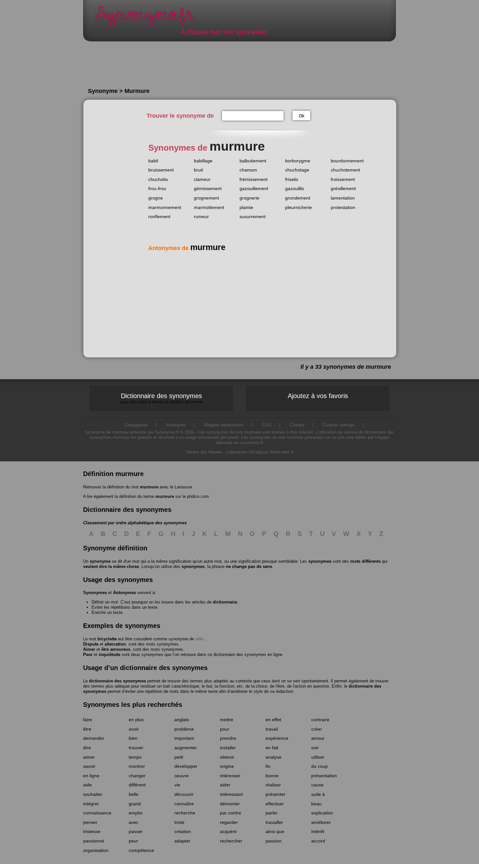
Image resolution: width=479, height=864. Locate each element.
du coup (319, 766)
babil (153, 160)
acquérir (228, 831)
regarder (229, 822)
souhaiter (92, 794)
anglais (181, 719)
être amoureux (115, 649)
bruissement (161, 169)
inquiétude (109, 654)
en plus (136, 719)
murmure (149, 486)
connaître (184, 803)
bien (133, 738)
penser (90, 822)
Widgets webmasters (223, 425)
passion (274, 840)
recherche (184, 812)
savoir (89, 766)
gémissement (208, 188)
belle (133, 794)
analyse (274, 757)
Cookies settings (339, 425)
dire (87, 747)
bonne (272, 775)
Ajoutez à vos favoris (318, 395)
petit (178, 757)
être (87, 729)
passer (136, 831)
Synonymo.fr (149, 18)
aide (87, 784)
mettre (226, 719)
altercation (115, 644)
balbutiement (253, 160)
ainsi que (275, 831)
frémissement (254, 179)
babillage (203, 160)
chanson (248, 169)
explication (322, 812)
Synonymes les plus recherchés (132, 704)
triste (179, 822)
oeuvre (181, 775)
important (184, 738)
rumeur (201, 216)
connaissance (97, 812)
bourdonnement (347, 160)
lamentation (343, 198)
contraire (320, 719)
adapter (182, 840)
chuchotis (158, 179)
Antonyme (175, 425)
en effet (273, 719)
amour (318, 738)
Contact (297, 425)
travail (272, 729)
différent (137, 784)
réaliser (273, 784)
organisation (96, 850)
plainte (246, 207)
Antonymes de (186, 248)
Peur (88, 654)
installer (228, 747)
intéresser (230, 775)
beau (316, 803)
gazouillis (294, 188)
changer (137, 775)
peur (133, 840)
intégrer (91, 803)
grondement (297, 198)
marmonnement (164, 207)
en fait (272, 747)
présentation (324, 775)
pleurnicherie (298, 207)
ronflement (159, 216)
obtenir (227, 757)
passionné (93, 840)
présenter (275, 794)
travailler (274, 822)
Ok (301, 115)
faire (87, 719)
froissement (343, 179)
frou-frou (157, 188)
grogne (155, 198)
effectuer (275, 803)
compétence (141, 850)
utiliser (318, 757)
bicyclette (107, 638)
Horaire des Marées (204, 452)
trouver (136, 747)
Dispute (90, 644)
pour (224, 729)
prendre (228, 738)
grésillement (343, 188)
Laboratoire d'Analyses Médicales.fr (260, 452)
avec (133, 822)
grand (135, 803)
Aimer (89, 649)
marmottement (209, 207)
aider (225, 784)
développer (185, 766)
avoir (134, 729)
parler (272, 812)
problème (184, 729)
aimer (89, 757)
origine (227, 766)
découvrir (184, 794)
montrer (137, 766)
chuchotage (297, 169)
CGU (266, 425)
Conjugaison (136, 425)
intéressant (231, 794)
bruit (198, 169)
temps (135, 757)
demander (93, 738)
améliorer (321, 822)
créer (316, 729)
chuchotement (345, 169)
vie (177, 784)
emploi (135, 812)
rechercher (231, 840)
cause (317, 784)
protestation (343, 207)
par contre (230, 812)
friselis (291, 179)
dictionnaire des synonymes (117, 680)
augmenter (185, 747)
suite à (318, 794)
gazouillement (254, 188)
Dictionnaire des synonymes (161, 398)
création (182, 831)
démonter (230, 803)
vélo (199, 638)
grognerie (249, 198)
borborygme (297, 160)
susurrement (253, 216)
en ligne (91, 775)
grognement (206, 198)
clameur (202, 179)
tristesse (91, 831)
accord (318, 840)
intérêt (317, 831)
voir (315, 747)
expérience (277, 738)
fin (268, 766)
